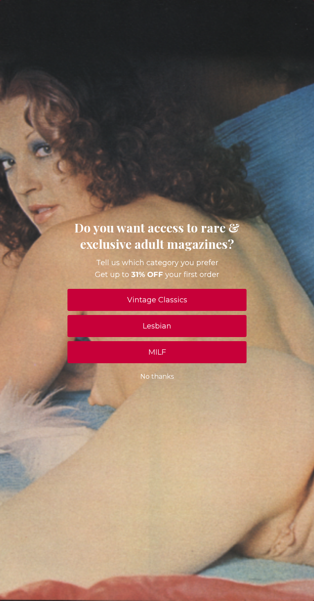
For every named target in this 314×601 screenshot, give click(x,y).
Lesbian (157, 326)
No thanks (157, 376)
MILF (157, 352)
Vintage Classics (157, 299)
